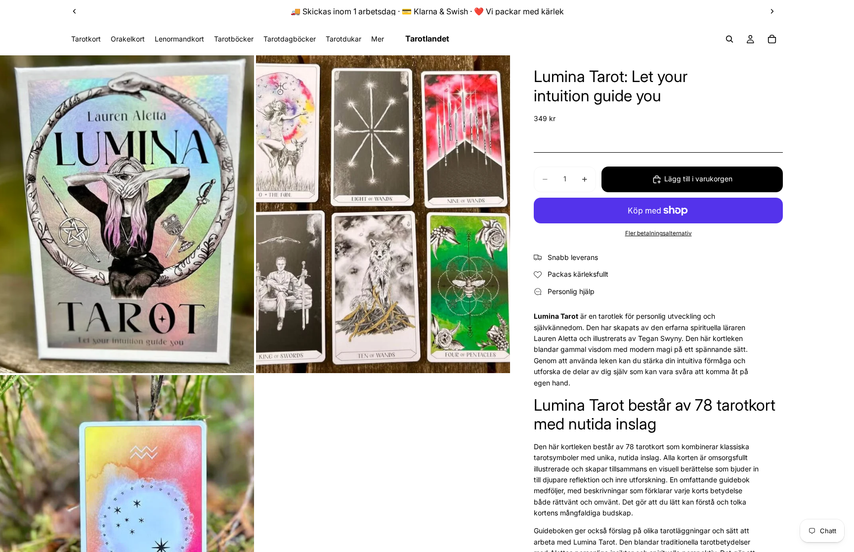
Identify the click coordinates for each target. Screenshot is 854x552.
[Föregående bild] (74, 11)
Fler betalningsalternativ (658, 233)
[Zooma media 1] (127, 214)
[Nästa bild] (772, 11)
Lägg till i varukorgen (698, 178)
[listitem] (377, 39)
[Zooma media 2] (383, 214)
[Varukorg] (772, 39)
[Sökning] (729, 39)
